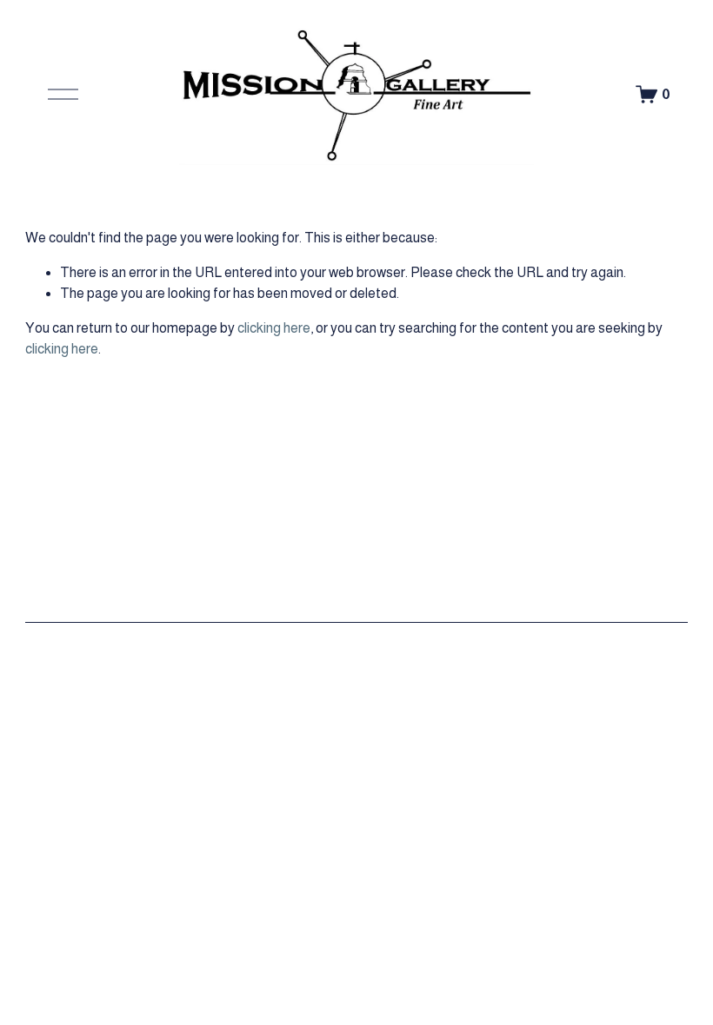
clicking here (273, 328)
